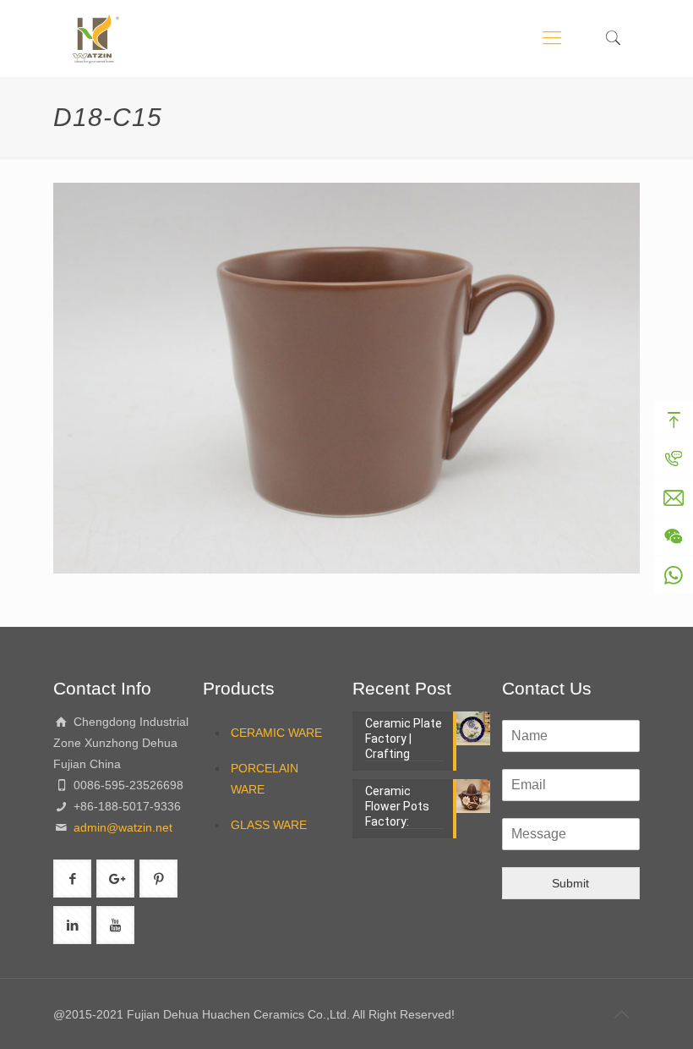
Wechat (673, 536)
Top (673, 419)
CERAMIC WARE (276, 732)
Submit (570, 883)
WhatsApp (673, 575)
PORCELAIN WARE (264, 778)
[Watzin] (95, 38)
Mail (673, 497)
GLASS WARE (269, 825)
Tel (673, 458)
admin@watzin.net (121, 827)
